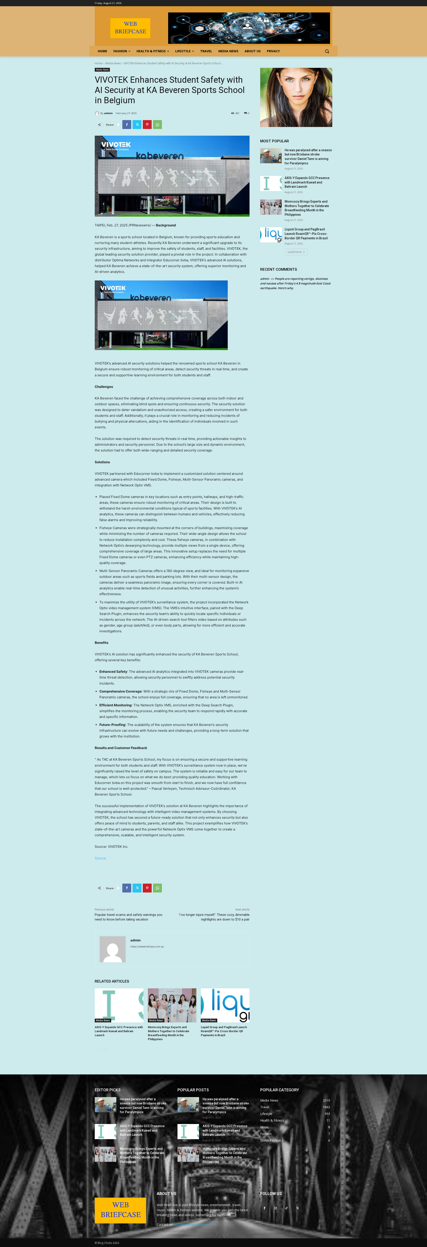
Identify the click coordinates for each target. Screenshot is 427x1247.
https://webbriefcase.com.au (147, 946)
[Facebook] (126, 124)
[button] (327, 51)
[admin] (98, 113)
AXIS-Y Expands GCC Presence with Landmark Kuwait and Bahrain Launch (119, 1031)
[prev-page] (97, 1050)
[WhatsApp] (157, 124)
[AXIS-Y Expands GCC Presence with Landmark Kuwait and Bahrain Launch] (119, 1005)
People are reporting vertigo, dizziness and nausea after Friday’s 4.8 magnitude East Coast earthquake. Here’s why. (295, 283)
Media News (113, 63)
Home (99, 63)
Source (100, 858)
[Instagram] (275, 1208)
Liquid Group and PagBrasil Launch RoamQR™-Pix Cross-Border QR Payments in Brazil (224, 1031)
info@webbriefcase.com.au (193, 1224)
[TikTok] (286, 1208)
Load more (295, 252)
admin (108, 113)
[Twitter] (137, 124)
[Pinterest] (147, 124)
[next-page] (104, 1050)
